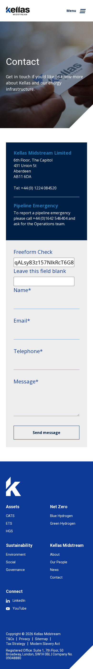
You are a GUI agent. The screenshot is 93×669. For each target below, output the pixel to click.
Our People (58, 562)
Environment (16, 555)
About (55, 555)
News (54, 570)
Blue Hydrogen (61, 516)
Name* (22, 289)
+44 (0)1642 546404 (50, 218)
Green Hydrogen (62, 524)
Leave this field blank (40, 270)
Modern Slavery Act (45, 644)
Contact (56, 577)
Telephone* (28, 351)
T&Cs (10, 639)
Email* (22, 320)
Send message (46, 432)
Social (11, 562)
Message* (26, 381)
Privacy (24, 639)
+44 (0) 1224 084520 (39, 188)
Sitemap (41, 639)
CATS (10, 516)
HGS (9, 531)
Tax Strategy (15, 644)
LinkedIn (19, 601)
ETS (9, 524)
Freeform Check (33, 251)
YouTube (19, 608)
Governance (15, 570)
